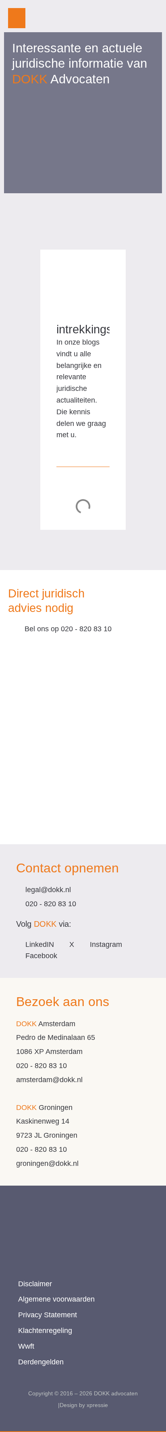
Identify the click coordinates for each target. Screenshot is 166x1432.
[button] (16, 18)
